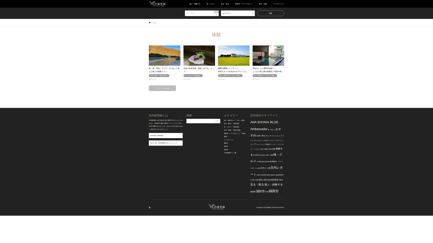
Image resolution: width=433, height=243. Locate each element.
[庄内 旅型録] (157, 4)
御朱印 (259, 175)
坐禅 (268, 161)
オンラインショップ (274, 136)
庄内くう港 (265, 168)
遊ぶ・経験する (194, 4)
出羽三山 (258, 155)
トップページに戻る (162, 88)
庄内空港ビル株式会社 (157, 135)
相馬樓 (269, 180)
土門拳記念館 (260, 161)
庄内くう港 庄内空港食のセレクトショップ (163, 143)
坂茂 (266, 161)
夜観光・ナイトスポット (244, 4)
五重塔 (270, 149)
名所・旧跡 (263, 4)
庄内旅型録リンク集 (230, 153)
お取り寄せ (261, 136)
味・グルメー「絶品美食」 (232, 127)
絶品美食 (274, 180)
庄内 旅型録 (267, 207)
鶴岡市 (226, 143)
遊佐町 (226, 149)
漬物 (265, 180)
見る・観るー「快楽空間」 (232, 123)
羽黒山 (281, 180)
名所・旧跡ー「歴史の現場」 (233, 130)
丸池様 (265, 149)
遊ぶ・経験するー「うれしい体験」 (235, 120)
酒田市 (226, 146)
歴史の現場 (255, 180)
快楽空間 (263, 175)
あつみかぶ (271, 129)
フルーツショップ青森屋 (263, 144)
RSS (149, 207)
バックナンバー (278, 4)
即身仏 (263, 155)
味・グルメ (211, 4)
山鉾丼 (259, 168)
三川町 (261, 149)
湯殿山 (260, 180)
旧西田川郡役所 (270, 175)
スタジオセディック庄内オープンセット (265, 140)
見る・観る (225, 4)
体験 (273, 149)
